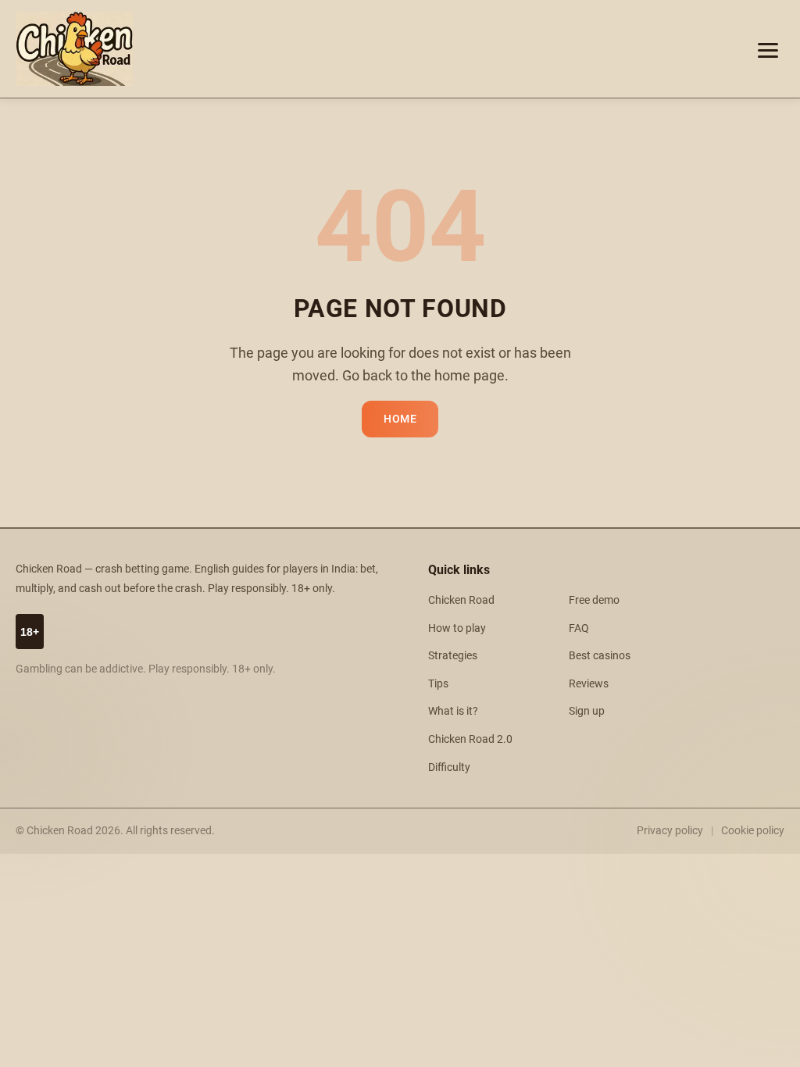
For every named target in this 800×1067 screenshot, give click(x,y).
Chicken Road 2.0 (470, 739)
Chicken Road (461, 600)
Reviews (589, 684)
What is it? (453, 711)
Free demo (594, 600)
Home (400, 419)
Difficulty (449, 767)
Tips (438, 684)
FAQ (579, 628)
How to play (457, 628)
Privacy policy (670, 830)
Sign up (587, 711)
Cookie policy (752, 830)
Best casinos (599, 655)
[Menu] (768, 49)
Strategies (452, 655)
